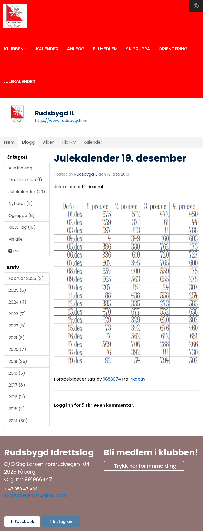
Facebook (24, 521)
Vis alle (15, 239)
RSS (16, 251)
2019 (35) (17, 361)
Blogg (28, 142)
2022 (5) (17, 326)
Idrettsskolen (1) (25, 180)
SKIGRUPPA (138, 49)
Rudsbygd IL (85, 174)
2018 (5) (16, 373)
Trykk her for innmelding (145, 466)
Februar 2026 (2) (26, 278)
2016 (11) (16, 397)
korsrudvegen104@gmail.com (35, 495)
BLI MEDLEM (105, 49)
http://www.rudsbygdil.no (61, 121)
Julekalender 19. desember (120, 158)
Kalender (93, 142)
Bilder (48, 142)
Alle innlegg (20, 168)
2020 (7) (17, 350)
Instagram (63, 521)
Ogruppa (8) (21, 215)
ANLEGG (75, 49)
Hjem (9, 142)
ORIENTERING (173, 49)
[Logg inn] (196, 6)
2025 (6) (17, 290)
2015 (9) (16, 409)
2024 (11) (17, 302)
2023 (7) (17, 314)
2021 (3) (16, 338)
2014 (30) (18, 421)
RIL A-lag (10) (22, 227)
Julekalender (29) (26, 192)
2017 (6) (16, 385)
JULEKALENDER (19, 82)
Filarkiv (69, 142)
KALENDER (47, 49)
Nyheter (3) (20, 204)
